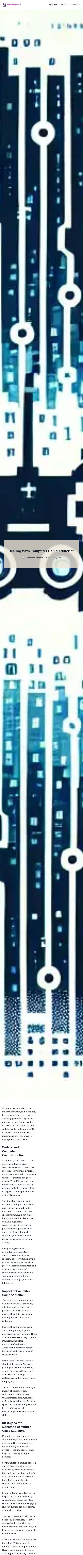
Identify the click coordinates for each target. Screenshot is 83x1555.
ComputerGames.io (34, 558)
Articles (64, 5)
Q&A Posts (53, 5)
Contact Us (75, 5)
